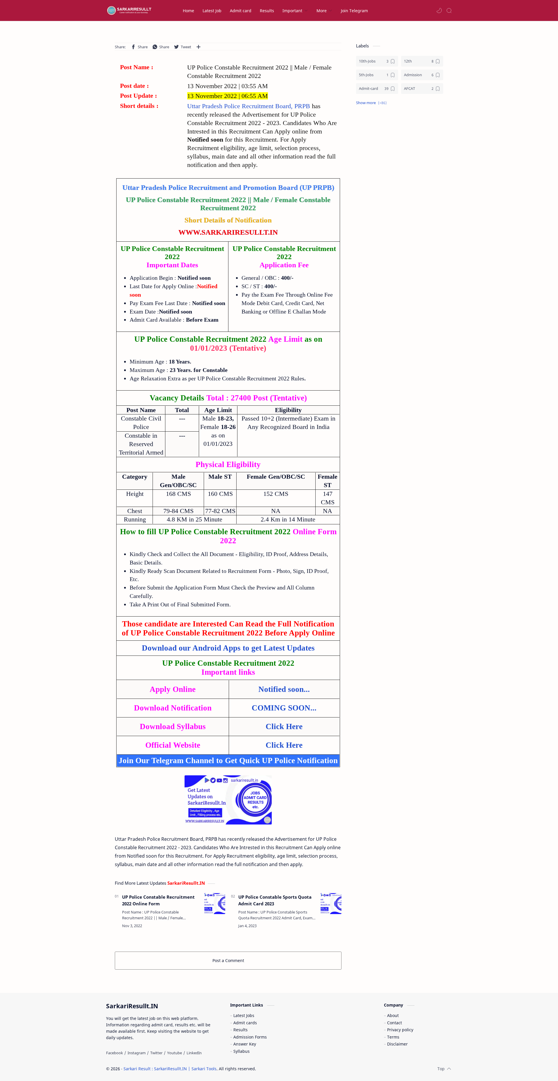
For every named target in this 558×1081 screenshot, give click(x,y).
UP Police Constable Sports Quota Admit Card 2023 (275, 900)
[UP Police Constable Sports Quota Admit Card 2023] (331, 903)
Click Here (284, 726)
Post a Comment (228, 960)
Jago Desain (295, 1068)
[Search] (449, 10)
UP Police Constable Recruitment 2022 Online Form (158, 900)
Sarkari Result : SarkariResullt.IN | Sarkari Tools (170, 1068)
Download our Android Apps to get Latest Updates (228, 648)
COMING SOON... (284, 708)
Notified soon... (284, 689)
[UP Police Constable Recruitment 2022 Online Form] (214, 903)
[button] (439, 10)
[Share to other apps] (198, 46)
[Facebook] (114, 1053)
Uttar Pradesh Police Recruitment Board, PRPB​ (249, 106)
